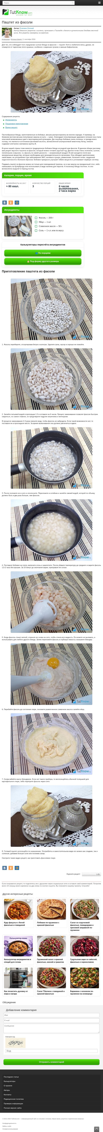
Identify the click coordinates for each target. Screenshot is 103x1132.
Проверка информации (13, 1104)
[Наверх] (96, 1129)
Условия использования (10, 1129)
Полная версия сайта (12, 1108)
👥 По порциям (42, 253)
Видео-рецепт (11, 127)
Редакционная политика (14, 1099)
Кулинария (6, 39)
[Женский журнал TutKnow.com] (17, 12)
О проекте (8, 1086)
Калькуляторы (9, 1081)
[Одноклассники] (11, 203)
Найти (72, 3)
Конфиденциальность (9, 1123)
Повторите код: (10, 1037)
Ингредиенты (11, 120)
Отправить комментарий (51, 1062)
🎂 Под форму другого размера (43, 261)
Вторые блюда (16, 39)
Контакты (7, 1095)
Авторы (7, 1090)
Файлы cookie (7, 1126)
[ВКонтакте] (4, 203)
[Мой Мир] (17, 203)
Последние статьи (11, 1077)
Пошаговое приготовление (16, 124)
